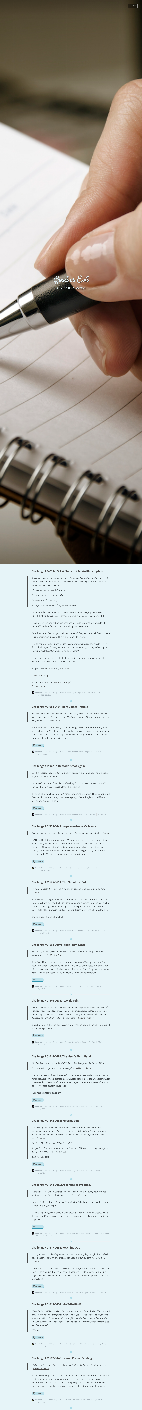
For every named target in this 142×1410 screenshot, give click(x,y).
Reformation (101, 1170)
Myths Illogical (77, 692)
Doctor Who (76, 1042)
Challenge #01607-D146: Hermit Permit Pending (62, 1358)
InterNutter (39, 692)
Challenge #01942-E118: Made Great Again (58, 766)
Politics (82, 814)
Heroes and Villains (79, 930)
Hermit (99, 1400)
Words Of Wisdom (99, 1042)
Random (75, 752)
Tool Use (101, 930)
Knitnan (106, 833)
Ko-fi (67, 668)
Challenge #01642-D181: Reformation (55, 1121)
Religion (85, 1292)
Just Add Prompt (64, 692)
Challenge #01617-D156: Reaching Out (56, 1247)
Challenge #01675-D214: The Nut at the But (59, 882)
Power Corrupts (94, 986)
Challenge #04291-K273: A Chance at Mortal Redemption (67, 571)
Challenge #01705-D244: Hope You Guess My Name (64, 826)
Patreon (50, 668)
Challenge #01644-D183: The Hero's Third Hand (61, 1056)
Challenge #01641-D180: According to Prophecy (61, 1185)
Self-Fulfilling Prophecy (95, 1233)
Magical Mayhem (78, 1106)
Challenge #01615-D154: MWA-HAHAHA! (57, 1304)
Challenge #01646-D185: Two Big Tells (55, 1000)
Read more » (38, 745)
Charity (92, 1292)
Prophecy (100, 1106)
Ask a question (39, 686)
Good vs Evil (88, 692)
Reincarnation (99, 692)
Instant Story (52, 692)
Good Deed (92, 868)
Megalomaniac (103, 1344)
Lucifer (74, 868)
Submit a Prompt (62, 682)
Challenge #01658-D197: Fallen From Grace (59, 945)
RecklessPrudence (55, 955)
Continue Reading (40, 675)
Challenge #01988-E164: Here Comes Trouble (60, 707)
